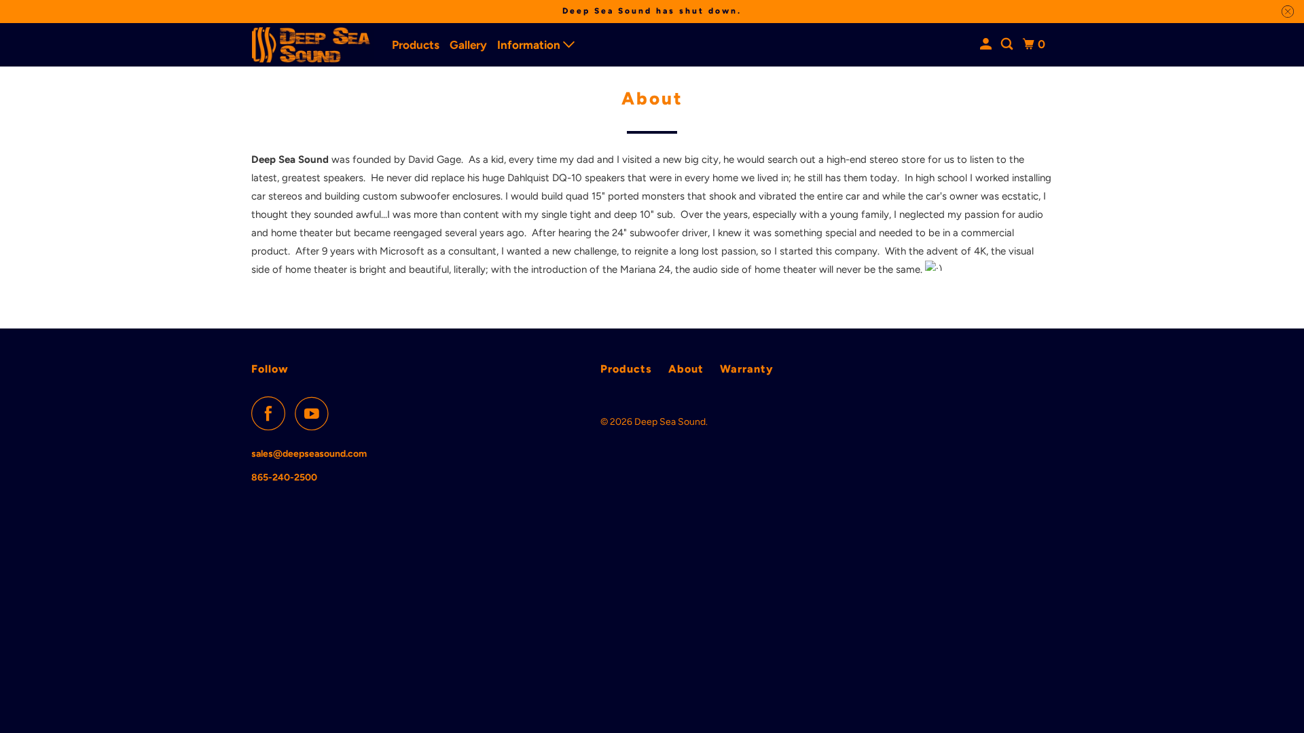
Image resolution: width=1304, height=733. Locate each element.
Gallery (468, 45)
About (686, 368)
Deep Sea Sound (670, 422)
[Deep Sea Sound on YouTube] (315, 413)
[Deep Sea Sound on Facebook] (271, 413)
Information (530, 45)
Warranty (747, 368)
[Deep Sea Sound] (312, 45)
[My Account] (986, 44)
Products (415, 45)
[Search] (1007, 44)
